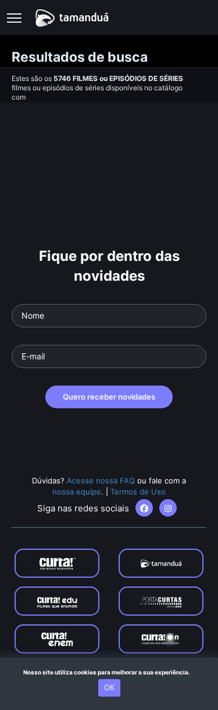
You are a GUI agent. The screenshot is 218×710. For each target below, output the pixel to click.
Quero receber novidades (109, 396)
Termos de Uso (138, 491)
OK (109, 687)
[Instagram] (168, 508)
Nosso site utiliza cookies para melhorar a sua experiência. (109, 672)
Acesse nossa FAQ (101, 480)
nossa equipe (76, 491)
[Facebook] (144, 508)
